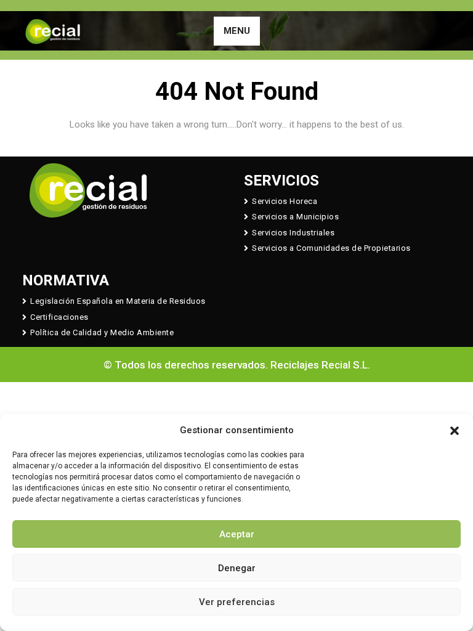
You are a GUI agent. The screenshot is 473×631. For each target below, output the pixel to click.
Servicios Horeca (284, 201)
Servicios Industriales (293, 232)
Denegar (237, 568)
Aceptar (236, 534)
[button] (454, 430)
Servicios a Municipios (295, 216)
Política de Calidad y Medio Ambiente (102, 332)
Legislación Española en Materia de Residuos (118, 301)
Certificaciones (59, 317)
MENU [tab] (237, 30)
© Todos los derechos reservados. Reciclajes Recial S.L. (236, 365)
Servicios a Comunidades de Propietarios (331, 248)
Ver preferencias (237, 602)
